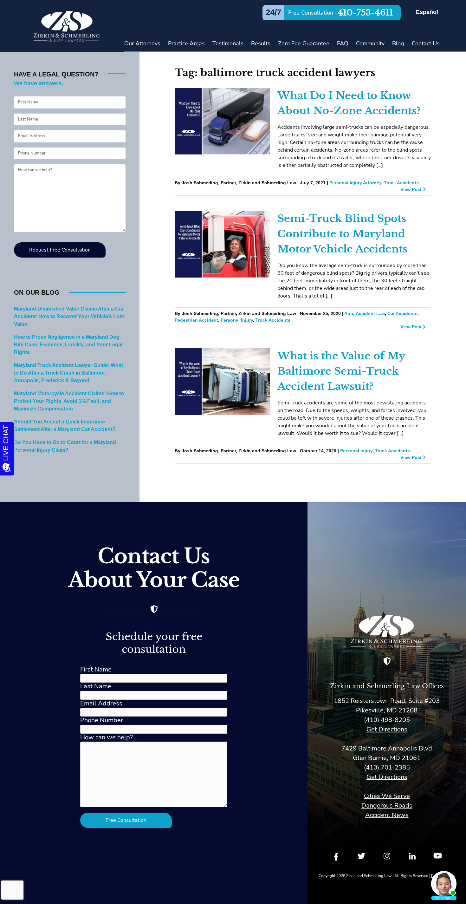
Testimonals (227, 43)
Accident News (387, 815)
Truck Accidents (401, 183)
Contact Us (426, 43)
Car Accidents (402, 314)
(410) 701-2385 (387, 767)
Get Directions (386, 729)
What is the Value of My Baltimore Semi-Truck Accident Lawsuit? (341, 371)
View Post (411, 190)
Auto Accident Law (364, 314)
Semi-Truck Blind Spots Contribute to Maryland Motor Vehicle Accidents (342, 233)
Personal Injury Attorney (355, 183)
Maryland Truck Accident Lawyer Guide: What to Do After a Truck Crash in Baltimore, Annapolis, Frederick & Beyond (68, 373)
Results (260, 43)
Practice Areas (186, 43)
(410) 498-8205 (387, 720)
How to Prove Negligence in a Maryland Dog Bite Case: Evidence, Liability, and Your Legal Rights (68, 345)
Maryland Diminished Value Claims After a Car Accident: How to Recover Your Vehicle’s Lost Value (69, 316)
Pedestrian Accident (196, 320)
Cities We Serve (387, 796)
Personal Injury (237, 320)
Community (370, 43)
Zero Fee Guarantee (303, 43)
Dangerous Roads (386, 805)
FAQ (342, 43)
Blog (398, 43)
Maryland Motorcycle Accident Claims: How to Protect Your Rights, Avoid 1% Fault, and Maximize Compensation (69, 401)
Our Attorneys (142, 43)
